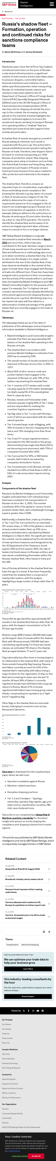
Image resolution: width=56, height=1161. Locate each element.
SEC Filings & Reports (11, 1068)
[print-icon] (43, 931)
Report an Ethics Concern (12, 1088)
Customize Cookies (20, 1156)
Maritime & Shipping (30, 945)
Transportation (12, 945)
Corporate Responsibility (12, 1113)
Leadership (6, 1118)
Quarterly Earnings (10, 1063)
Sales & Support (8, 1079)
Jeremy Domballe (34, 52)
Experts (5, 1123)
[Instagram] (33, 1011)
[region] (28, 1147)
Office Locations (9, 1093)
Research (8, 11)
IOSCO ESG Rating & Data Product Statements (21, 1127)
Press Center (7, 1038)
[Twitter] (24, 1011)
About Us (6, 1043)
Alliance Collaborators (11, 1098)
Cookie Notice (14, 1151)
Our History (6, 1029)
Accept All (36, 1156)
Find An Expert (28, 996)
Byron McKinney (13, 52)
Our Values (6, 1024)
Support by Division (10, 1084)
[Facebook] (28, 1011)
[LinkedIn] (43, 1011)
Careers (5, 1109)
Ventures (6, 1034)
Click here (7, 771)
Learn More (28, 969)
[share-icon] (49, 931)
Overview (6, 1054)
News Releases (8, 1059)
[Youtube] (38, 1011)
